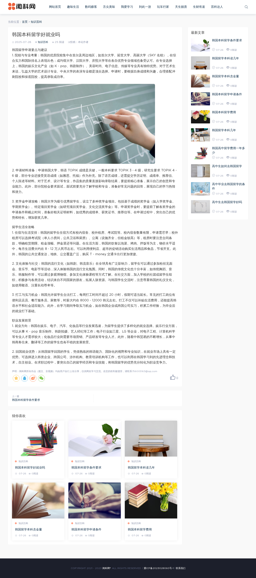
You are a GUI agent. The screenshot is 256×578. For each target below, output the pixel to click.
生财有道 (199, 6)
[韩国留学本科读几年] (151, 439)
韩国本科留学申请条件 (86, 529)
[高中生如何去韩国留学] (200, 170)
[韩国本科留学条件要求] (94, 439)
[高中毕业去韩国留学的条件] (200, 188)
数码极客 (91, 6)
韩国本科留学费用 (140, 529)
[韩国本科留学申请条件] (94, 500)
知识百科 (36, 22)
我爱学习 (127, 6)
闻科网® (106, 568)
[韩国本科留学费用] (151, 500)
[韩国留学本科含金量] (38, 500)
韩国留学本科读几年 (141, 467)
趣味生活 (73, 6)
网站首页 (55, 6)
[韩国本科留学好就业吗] (38, 439)
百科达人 (217, 6)
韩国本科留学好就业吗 (30, 467)
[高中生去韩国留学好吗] (200, 206)
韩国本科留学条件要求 (26, 400)
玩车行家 (163, 6)
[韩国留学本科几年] (200, 134)
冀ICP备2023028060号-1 (159, 568)
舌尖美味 (109, 6)
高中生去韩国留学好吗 (227, 202)
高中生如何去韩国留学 (227, 166)
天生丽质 (181, 6)
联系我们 (180, 568)
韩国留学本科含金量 (28, 529)
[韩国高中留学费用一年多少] (200, 152)
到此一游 (145, 6)
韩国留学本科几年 (224, 130)
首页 (25, 22)
